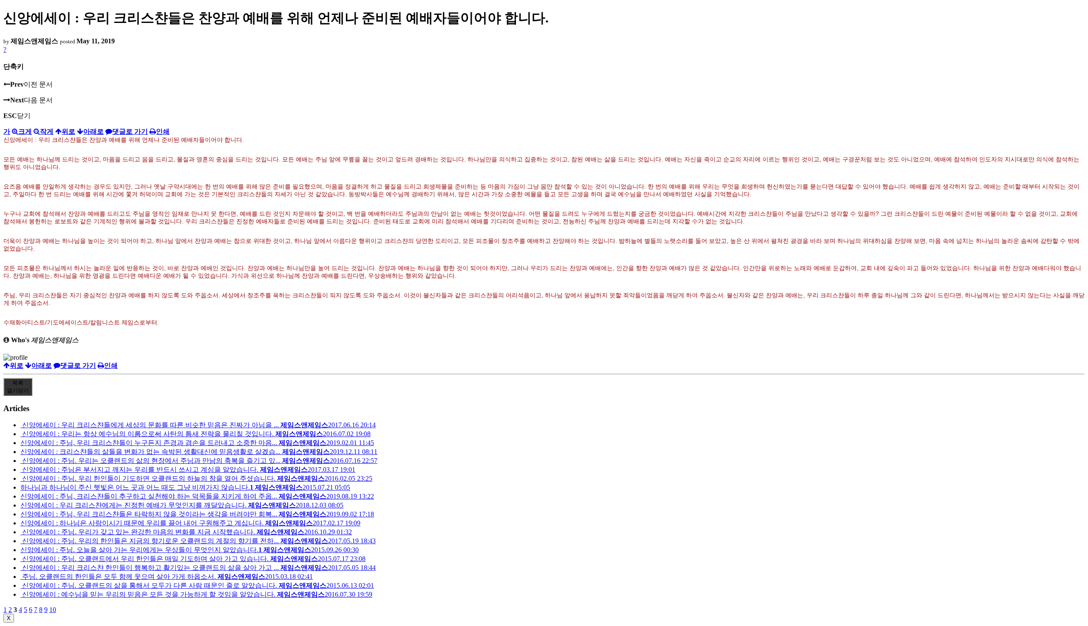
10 (52, 609)
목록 (18, 387)
